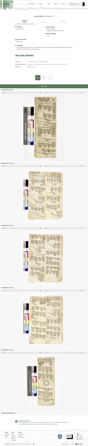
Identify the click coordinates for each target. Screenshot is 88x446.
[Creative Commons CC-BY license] (34, 444)
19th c (17, 55)
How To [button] (63, 3)
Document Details (24, 21)
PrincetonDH (80, 437)
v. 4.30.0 (72, 444)
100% (40, 92)
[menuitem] (30, 4)
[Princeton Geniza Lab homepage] (61, 436)
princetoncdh (80, 438)
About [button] (55, 3)
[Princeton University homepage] (79, 444)
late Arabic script (29, 55)
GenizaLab (80, 435)
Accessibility (7, 444)
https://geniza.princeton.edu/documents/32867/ (34, 424)
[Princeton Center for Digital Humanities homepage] (70, 436)
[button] (7, 5)
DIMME (22, 55)
